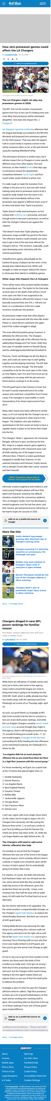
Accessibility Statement (35, 1076)
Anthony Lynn (20, 215)
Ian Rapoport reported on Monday (18, 129)
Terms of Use (8, 1071)
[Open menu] (3, 3)
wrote (29, 167)
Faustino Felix (11, 55)
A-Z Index (6, 1080)
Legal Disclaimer (10, 1076)
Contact (5, 1058)
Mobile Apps (8, 1062)
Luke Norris (10, 639)
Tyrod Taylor (29, 174)
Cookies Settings (32, 1080)
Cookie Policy (30, 1071)
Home (4, 604)
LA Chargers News (16, 604)
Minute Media (13, 1086)
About (5, 1054)
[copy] (17, 59)
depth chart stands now (23, 936)
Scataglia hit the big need (33, 737)
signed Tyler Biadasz (24, 913)
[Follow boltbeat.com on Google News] (45, 520)
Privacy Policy (30, 1067)
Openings (28, 1054)
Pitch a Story (8, 1067)
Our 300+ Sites (31, 1058)
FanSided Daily (31, 1062)
